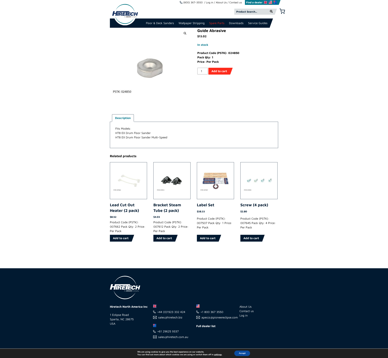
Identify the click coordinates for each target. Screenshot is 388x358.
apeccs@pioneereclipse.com (219, 317)
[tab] (123, 118)
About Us (221, 2)
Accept (242, 353)
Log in (209, 2)
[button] (185, 33)
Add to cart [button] (121, 238)
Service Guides (258, 23)
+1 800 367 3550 (212, 312)
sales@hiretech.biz (170, 317)
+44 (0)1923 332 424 (171, 312)
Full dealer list (206, 326)
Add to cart (219, 71)
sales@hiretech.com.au (173, 337)
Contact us (235, 2)
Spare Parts (216, 23)
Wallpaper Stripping (192, 23)
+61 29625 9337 (168, 331)
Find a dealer (254, 2)
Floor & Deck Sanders (160, 23)
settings (218, 354)
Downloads (236, 23)
